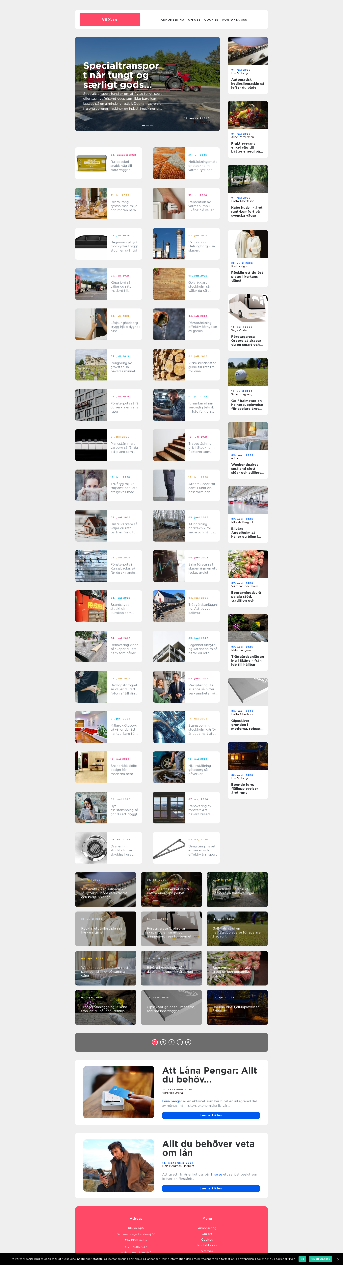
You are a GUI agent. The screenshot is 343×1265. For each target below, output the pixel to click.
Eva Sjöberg (201, 121)
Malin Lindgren (241, 650)
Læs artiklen (211, 1115)
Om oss (194, 19)
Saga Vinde (239, 330)
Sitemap (207, 1251)
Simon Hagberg (241, 394)
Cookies (211, 19)
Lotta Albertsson (242, 201)
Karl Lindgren (240, 266)
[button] (143, 125)
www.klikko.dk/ (140, 1252)
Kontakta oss (234, 19)
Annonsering (172, 19)
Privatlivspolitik (320, 1258)
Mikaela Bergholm (243, 522)
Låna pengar (172, 1101)
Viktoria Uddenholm (244, 586)
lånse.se (216, 1174)
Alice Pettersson (242, 137)
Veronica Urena (172, 1092)
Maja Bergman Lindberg (178, 1166)
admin (235, 458)
